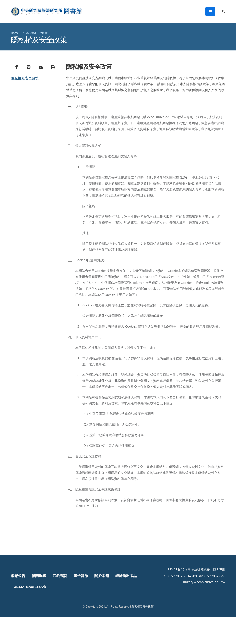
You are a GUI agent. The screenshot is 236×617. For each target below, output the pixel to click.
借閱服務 (39, 575)
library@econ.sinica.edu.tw (204, 582)
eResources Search (30, 587)
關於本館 (101, 575)
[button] (228, 612)
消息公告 (18, 575)
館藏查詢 (60, 575)
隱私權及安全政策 (37, 33)
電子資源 (81, 575)
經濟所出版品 (126, 575)
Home (15, 33)
